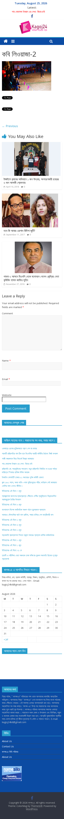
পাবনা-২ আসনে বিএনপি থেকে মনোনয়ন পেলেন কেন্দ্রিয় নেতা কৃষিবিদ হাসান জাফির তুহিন (31, 278)
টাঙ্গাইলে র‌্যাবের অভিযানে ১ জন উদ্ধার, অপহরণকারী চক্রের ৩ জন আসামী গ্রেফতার (31, 181)
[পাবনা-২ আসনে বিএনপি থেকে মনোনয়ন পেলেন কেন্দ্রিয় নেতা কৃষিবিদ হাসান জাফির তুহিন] (32, 243)
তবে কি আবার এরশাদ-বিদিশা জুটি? (19, 231)
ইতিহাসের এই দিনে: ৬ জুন (11, 504)
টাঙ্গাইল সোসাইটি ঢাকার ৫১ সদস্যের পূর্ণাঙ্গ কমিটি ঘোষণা (22, 477)
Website (6, 395)
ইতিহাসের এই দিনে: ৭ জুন (11, 490)
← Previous (10, 126)
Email (6, 379)
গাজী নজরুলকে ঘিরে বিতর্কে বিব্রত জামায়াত (18, 458)
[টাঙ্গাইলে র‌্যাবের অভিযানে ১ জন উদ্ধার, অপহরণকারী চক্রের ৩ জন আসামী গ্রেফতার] (31, 144)
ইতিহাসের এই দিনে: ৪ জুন (11, 524)
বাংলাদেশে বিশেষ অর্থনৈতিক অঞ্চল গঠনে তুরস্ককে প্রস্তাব (23, 509)
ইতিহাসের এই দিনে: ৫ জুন (11, 519)
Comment (7, 313)
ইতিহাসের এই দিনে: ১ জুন (11, 545)
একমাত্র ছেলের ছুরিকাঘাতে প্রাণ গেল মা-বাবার (19, 448)
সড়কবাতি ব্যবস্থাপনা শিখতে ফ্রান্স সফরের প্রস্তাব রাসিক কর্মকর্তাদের (28, 535)
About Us (7, 741)
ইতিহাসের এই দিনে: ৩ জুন (11, 529)
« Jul (6, 639)
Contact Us (8, 746)
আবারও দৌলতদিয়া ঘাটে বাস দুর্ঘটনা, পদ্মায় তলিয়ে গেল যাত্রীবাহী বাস (27, 514)
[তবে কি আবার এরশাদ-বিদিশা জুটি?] (30, 195)
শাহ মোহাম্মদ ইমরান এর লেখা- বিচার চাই (28, 11)
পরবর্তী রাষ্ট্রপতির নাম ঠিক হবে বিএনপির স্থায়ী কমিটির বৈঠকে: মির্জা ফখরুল (30, 453)
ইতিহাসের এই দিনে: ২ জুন (11, 540)
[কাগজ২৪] (5, 41)
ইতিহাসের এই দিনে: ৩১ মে (12, 550)
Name (6, 360)
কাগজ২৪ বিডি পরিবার (10, 751)
